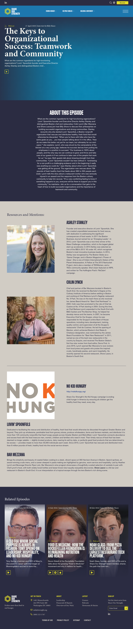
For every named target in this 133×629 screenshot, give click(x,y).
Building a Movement (86, 11)
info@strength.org (40, 610)
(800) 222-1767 (39, 614)
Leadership (60, 600)
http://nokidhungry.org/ (76, 391)
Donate (122, 3)
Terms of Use (47, 620)
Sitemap (76, 620)
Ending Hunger (50, 11)
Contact (87, 620)
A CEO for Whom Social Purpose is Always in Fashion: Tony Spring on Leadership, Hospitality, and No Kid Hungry (22, 548)
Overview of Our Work (65, 605)
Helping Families (67, 11)
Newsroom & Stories (90, 605)
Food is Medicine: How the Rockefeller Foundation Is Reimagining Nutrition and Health (66, 550)
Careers (85, 600)
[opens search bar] (111, 2)
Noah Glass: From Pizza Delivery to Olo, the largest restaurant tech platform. (107, 550)
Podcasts (85, 602)
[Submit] (126, 608)
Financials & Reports (64, 602)
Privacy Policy (63, 620)
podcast (11, 26)
